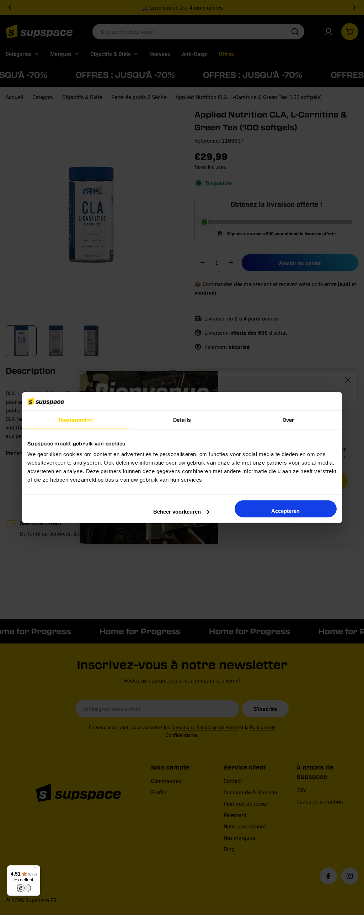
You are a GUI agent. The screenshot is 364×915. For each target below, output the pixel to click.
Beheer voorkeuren (177, 511)
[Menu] (36, 869)
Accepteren (285, 511)
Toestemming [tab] (75, 420)
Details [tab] (182, 420)
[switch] (24, 888)
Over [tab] (289, 420)
